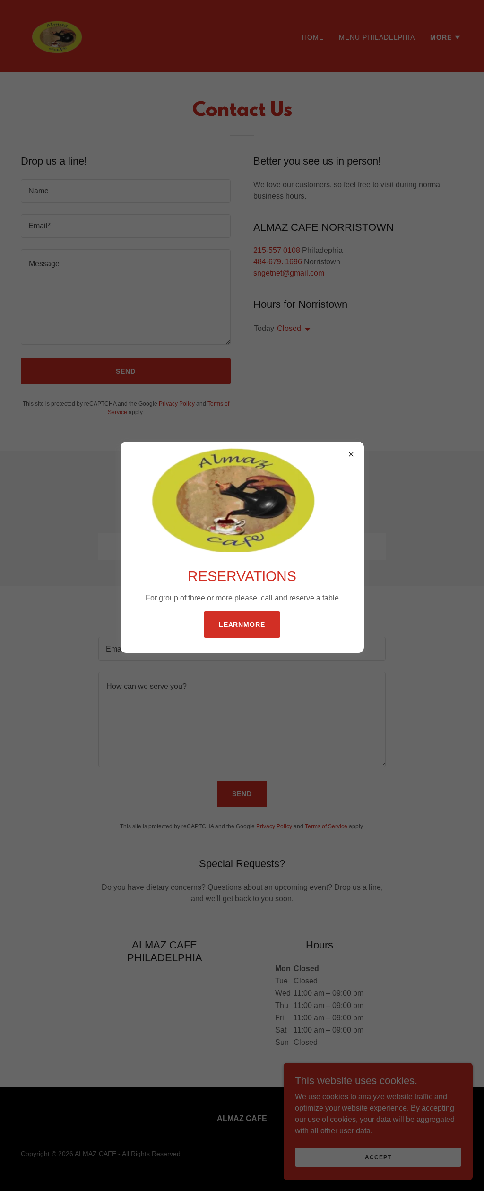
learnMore (242, 624)
